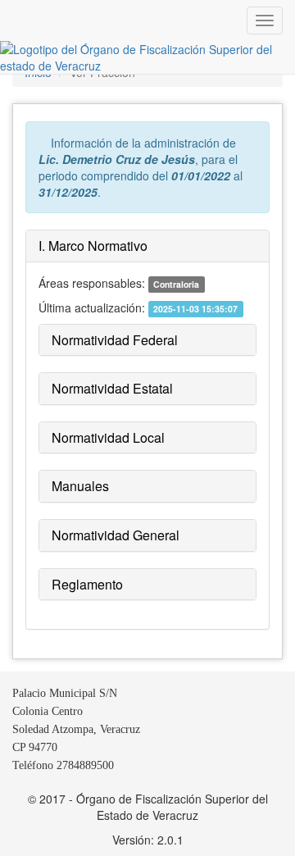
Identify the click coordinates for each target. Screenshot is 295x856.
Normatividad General (115, 535)
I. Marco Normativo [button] (93, 245)
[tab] (147, 246)
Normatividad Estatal (112, 388)
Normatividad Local (108, 437)
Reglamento (87, 584)
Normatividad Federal (115, 339)
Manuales (80, 485)
